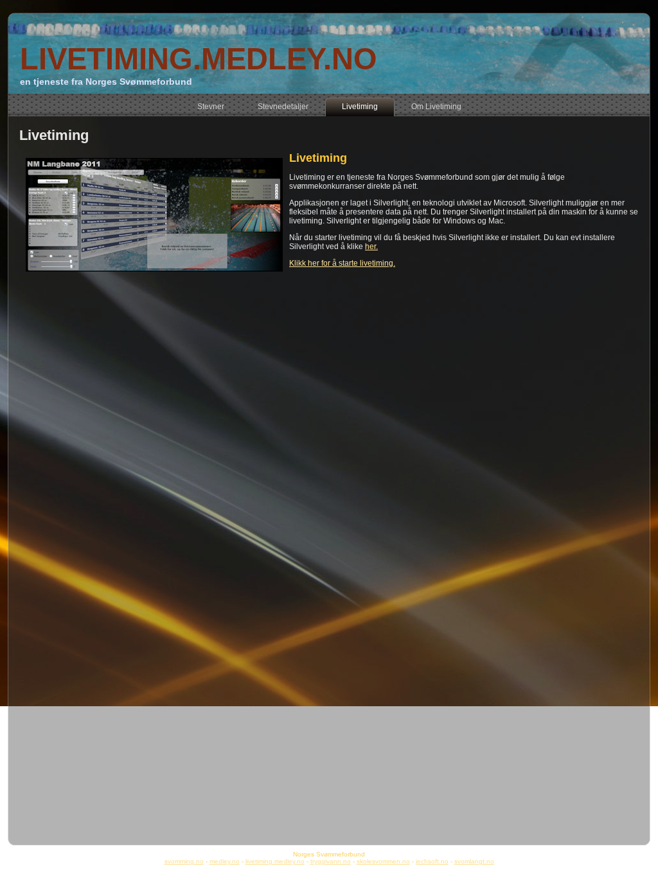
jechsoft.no (432, 861)
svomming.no (184, 861)
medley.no (224, 861)
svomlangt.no (474, 861)
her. (371, 246)
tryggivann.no (330, 861)
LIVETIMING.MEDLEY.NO (198, 59)
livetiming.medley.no (275, 861)
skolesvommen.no (383, 861)
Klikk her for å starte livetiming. (342, 263)
